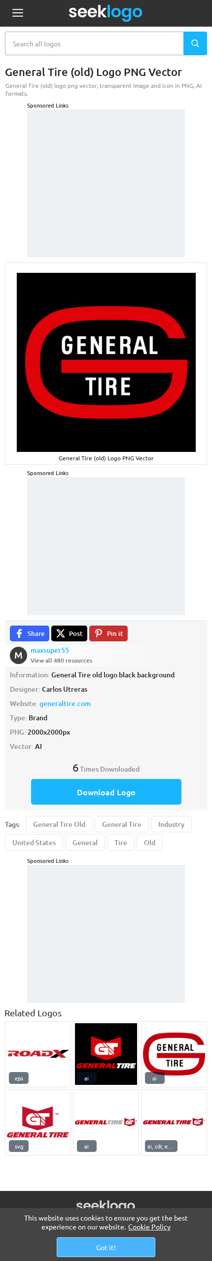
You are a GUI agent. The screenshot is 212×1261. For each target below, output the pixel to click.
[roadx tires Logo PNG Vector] (38, 1054)
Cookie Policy (149, 1226)
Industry (171, 824)
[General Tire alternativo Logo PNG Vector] (106, 1122)
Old (149, 842)
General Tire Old (59, 824)
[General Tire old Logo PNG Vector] (174, 1054)
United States (34, 842)
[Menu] (17, 13)
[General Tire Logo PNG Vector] (106, 1054)
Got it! (106, 1247)
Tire (120, 842)
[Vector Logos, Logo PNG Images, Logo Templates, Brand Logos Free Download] (106, 13)
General (85, 842)
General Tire (121, 824)
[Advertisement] (106, 171)
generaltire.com (65, 703)
